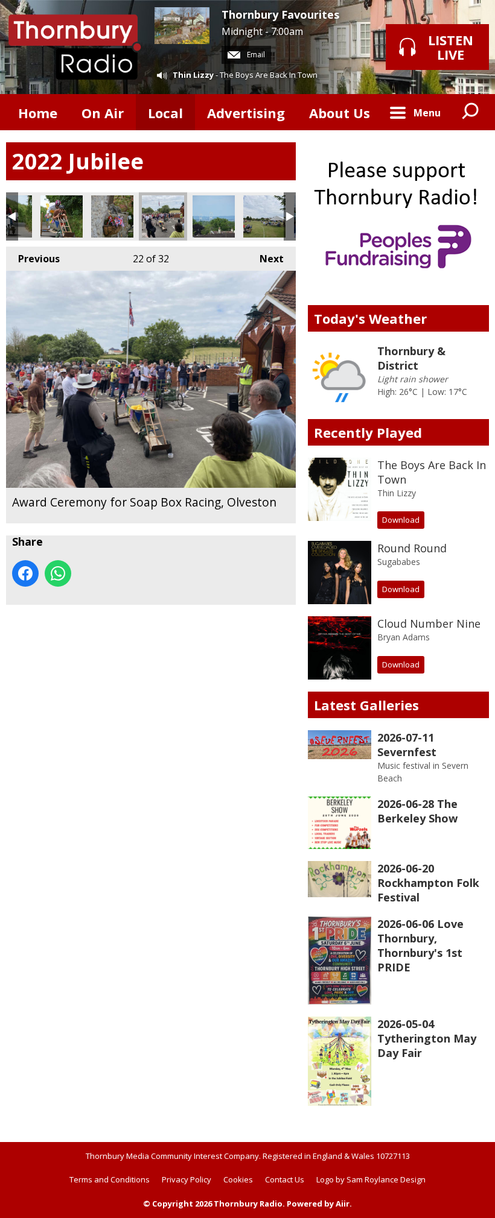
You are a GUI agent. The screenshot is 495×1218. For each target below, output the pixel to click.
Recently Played (368, 432)
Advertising (246, 113)
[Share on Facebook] (25, 573)
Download (401, 519)
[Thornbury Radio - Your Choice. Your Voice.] (74, 47)
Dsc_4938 (112, 216)
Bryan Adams (403, 637)
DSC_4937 (214, 216)
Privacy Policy (186, 1179)
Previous (33, 258)
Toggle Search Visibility (471, 112)
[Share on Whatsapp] (58, 573)
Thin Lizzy (193, 74)
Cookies (238, 1179)
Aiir (343, 1203)
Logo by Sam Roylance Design (371, 1179)
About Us (339, 113)
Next (266, 258)
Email (255, 54)
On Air (102, 113)
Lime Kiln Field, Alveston (264, 216)
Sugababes (398, 561)
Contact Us (284, 1179)
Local (165, 113)
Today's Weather (370, 318)
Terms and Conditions (109, 1179)
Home (37, 113)
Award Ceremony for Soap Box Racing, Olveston (163, 216)
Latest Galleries (366, 705)
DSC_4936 (61, 216)
